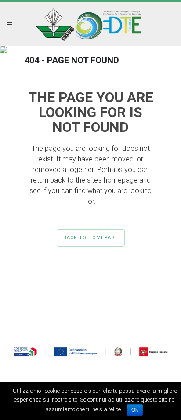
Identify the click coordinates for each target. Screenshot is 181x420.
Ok (134, 410)
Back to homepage (90, 238)
